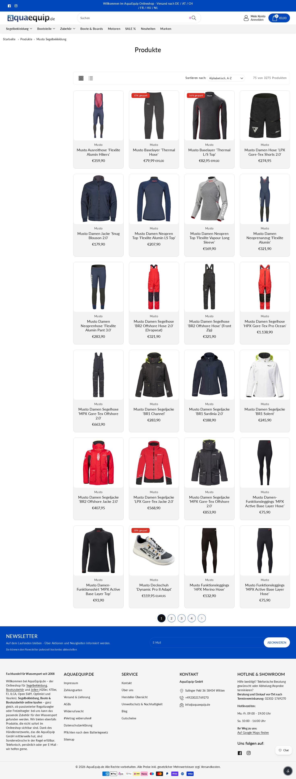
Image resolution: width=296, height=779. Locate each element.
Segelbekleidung (17, 28)
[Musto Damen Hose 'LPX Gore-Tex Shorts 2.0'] (265, 116)
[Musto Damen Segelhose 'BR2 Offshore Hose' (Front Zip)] (209, 287)
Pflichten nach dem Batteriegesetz (86, 732)
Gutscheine (129, 718)
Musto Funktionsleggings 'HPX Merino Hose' (209, 587)
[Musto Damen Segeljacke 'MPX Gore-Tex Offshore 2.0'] (209, 463)
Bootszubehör (15, 689)
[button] (190, 18)
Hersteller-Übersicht (135, 697)
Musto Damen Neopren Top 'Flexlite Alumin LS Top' (154, 235)
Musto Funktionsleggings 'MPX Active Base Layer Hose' (265, 589)
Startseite (9, 39)
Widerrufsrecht (74, 711)
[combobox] (139, 18)
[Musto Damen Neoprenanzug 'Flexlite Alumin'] (265, 199)
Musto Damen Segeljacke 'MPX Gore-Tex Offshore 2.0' (209, 501)
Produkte (26, 39)
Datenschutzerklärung (78, 725)
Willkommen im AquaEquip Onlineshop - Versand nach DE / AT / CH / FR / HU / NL (148, 5)
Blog (124, 711)
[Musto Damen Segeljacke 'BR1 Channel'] (154, 375)
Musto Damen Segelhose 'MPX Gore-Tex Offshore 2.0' (98, 413)
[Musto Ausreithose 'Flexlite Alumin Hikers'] (98, 116)
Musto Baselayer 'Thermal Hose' (154, 152)
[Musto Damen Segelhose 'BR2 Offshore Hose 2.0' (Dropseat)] (154, 287)
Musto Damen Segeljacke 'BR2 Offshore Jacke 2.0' (98, 499)
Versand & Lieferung (77, 697)
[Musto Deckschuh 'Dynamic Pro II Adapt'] (154, 551)
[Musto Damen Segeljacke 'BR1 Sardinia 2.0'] (209, 375)
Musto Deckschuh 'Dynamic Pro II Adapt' (154, 587)
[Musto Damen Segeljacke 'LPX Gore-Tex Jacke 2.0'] (154, 463)
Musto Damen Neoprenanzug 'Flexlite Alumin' (264, 237)
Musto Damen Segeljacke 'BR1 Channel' (154, 411)
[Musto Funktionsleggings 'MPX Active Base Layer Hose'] (265, 551)
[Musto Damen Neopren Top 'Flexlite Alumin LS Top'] (154, 199)
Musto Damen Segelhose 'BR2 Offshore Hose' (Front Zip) (209, 325)
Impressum (71, 683)
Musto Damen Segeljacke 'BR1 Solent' (264, 411)
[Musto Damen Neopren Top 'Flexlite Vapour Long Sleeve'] (209, 199)
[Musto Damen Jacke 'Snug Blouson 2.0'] (98, 199)
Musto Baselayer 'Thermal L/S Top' (209, 152)
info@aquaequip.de (197, 704)
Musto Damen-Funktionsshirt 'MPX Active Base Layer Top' (98, 589)
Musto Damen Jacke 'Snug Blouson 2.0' (98, 235)
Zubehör (66, 28)
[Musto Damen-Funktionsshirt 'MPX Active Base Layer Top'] (98, 551)
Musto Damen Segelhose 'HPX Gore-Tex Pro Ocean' (264, 323)
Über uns (127, 690)
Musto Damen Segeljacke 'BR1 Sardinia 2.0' (209, 411)
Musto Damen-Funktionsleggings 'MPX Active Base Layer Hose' (265, 501)
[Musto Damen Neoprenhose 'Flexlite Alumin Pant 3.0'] (98, 287)
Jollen (35, 689)
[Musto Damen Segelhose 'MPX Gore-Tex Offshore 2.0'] (98, 375)
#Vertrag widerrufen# (77, 718)
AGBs (67, 704)
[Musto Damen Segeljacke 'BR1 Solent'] (265, 375)
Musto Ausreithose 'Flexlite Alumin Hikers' (98, 152)
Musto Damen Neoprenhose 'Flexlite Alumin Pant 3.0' (98, 325)
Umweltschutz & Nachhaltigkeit (142, 704)
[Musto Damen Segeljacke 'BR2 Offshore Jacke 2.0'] (98, 463)
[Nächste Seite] (202, 618)
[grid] (81, 78)
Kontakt (127, 683)
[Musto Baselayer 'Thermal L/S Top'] (209, 116)
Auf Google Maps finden (253, 732)
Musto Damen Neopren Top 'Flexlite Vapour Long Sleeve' (209, 237)
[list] (90, 78)
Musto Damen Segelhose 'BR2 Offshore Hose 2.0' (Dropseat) (154, 325)
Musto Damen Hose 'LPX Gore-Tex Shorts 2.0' (264, 152)
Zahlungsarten (73, 690)
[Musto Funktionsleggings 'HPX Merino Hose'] (209, 551)
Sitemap (69, 739)
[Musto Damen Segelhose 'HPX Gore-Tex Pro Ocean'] (265, 287)
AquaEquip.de (95, 767)
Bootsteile (44, 28)
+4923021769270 (197, 697)
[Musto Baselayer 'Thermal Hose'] (154, 116)
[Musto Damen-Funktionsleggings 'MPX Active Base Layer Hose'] (265, 463)
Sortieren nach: (195, 78)
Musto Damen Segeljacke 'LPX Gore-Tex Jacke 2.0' (154, 499)
